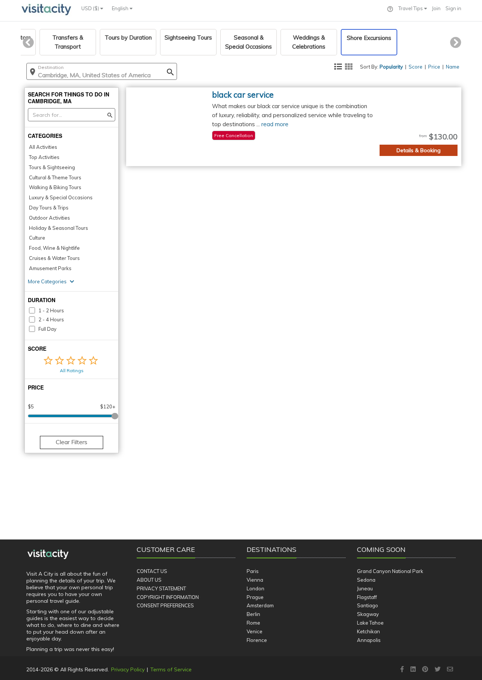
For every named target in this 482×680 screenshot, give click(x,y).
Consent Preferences (165, 605)
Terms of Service (171, 669)
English (121, 8)
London (255, 588)
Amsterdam (260, 605)
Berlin (253, 614)
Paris (253, 571)
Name (452, 67)
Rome (253, 623)
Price (434, 67)
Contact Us (152, 571)
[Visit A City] (48, 555)
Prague (255, 597)
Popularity (391, 67)
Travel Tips (411, 8)
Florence (257, 640)
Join (436, 8)
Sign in (453, 8)
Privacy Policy (128, 669)
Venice (254, 631)
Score (416, 67)
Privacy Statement (161, 588)
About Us (149, 580)
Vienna (255, 580)
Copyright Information (168, 597)
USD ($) (90, 8)
